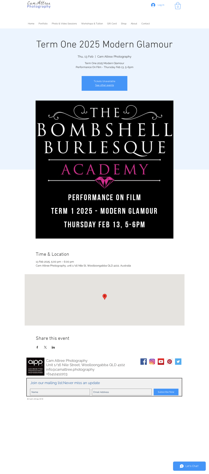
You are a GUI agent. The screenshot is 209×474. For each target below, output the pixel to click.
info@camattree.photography (70, 369)
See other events (104, 85)
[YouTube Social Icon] (161, 361)
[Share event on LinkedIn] (53, 347)
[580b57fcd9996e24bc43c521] (152, 361)
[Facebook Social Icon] (143, 361)
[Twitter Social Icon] (178, 361)
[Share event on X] (45, 347)
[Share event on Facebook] (37, 347)
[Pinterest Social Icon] (169, 361)
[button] (178, 5)
